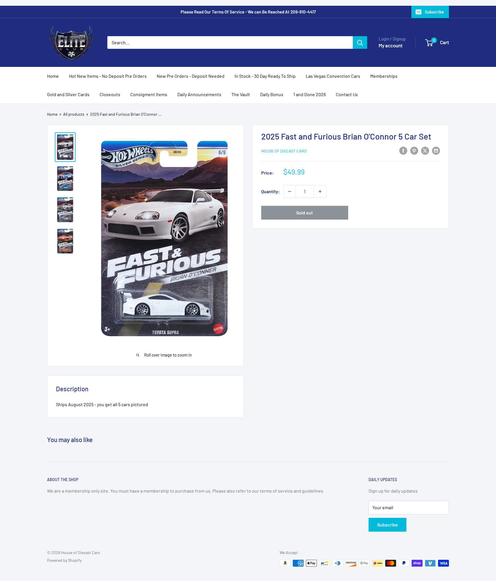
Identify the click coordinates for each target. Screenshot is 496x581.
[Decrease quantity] (290, 191)
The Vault (240, 94)
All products (73, 114)
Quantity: (270, 191)
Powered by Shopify (64, 560)
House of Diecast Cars (284, 150)
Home (53, 76)
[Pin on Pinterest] (414, 150)
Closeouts (110, 94)
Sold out (304, 212)
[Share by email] (436, 150)
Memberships (384, 76)
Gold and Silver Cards (68, 94)
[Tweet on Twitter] (425, 150)
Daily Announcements (199, 94)
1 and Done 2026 (309, 94)
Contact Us (347, 94)
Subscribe (434, 11)
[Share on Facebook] (403, 150)
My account (390, 45)
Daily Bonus (271, 94)
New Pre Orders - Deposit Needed (190, 76)
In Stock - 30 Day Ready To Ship (265, 76)
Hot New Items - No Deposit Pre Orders (108, 76)
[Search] (360, 42)
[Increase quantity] (320, 191)
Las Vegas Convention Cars (333, 76)
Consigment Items (148, 94)
